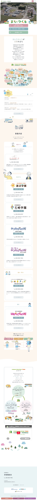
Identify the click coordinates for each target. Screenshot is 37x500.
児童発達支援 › (7, 498)
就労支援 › (18, 498)
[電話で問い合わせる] (33, 1)
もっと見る (18, 113)
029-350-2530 (19, 289)
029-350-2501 (19, 236)
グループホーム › (30, 498)
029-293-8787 (19, 214)
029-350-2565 (15, 162)
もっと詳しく (18, 199)
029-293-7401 (19, 192)
